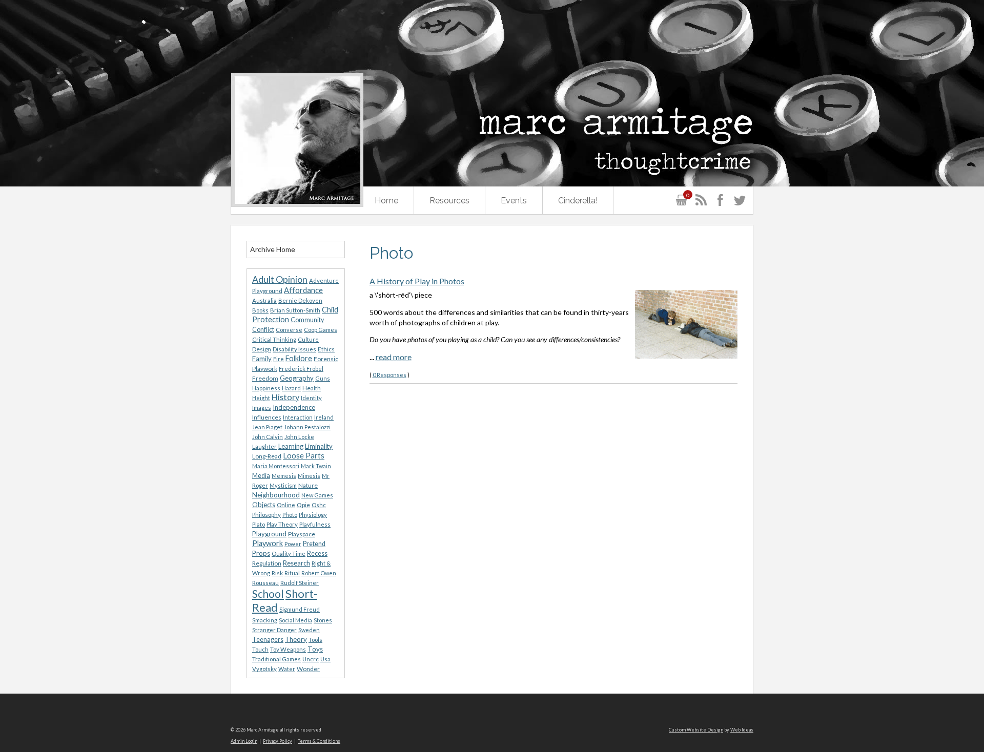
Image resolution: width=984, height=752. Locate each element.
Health (311, 388)
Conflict (263, 329)
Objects (263, 504)
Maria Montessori (275, 466)
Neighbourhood (276, 495)
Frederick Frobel (301, 368)
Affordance (303, 290)
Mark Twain (316, 466)
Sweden (309, 629)
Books (260, 310)
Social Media (295, 620)
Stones (323, 620)
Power (292, 543)
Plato (258, 524)
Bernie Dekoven (300, 300)
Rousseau (265, 582)
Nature (308, 485)
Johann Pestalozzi (307, 427)
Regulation (266, 563)
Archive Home (272, 249)
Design (261, 349)
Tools (315, 639)
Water (286, 668)
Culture (308, 339)
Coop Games (320, 329)
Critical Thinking (274, 339)
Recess (317, 553)
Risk (277, 573)
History (285, 397)
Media (261, 475)
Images (261, 407)
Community (307, 320)
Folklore (298, 358)
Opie (303, 505)
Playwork (267, 543)
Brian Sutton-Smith (295, 310)
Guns (322, 378)
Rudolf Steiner (299, 582)
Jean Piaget (267, 427)
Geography (297, 378)
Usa (325, 659)
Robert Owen (318, 573)
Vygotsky (264, 668)
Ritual (292, 573)
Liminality (319, 446)
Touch (260, 649)
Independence (294, 407)
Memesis (284, 475)
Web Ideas (741, 730)
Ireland (324, 417)
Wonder (308, 669)
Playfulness (315, 524)
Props (261, 553)
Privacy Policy (277, 741)
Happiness (266, 388)
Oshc (319, 505)
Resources (449, 200)
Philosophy (266, 514)
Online (286, 505)
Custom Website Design (696, 730)
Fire (278, 359)
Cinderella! (578, 200)
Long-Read (266, 456)
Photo (289, 514)
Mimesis (309, 475)
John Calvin (267, 436)
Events (514, 200)
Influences (266, 417)
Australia (264, 300)
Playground (269, 534)
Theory (296, 639)
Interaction (298, 417)
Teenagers (267, 639)
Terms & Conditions (319, 741)
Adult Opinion (280, 279)
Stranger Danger (274, 629)
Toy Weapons (288, 649)
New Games (317, 495)
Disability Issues (294, 349)
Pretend (314, 544)
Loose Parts (303, 455)
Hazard (291, 388)
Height (261, 397)
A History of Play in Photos (417, 281)
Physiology (313, 514)
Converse (289, 329)
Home (386, 200)
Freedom (265, 378)
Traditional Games (276, 659)
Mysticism (283, 485)
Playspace (301, 534)
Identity (311, 397)
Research (296, 563)
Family (262, 358)
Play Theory (282, 524)
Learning (290, 446)
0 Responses (389, 374)
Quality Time (288, 553)
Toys (315, 649)
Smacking (264, 620)
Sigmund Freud (299, 609)
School (268, 594)
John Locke (299, 436)
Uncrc (310, 659)
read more (394, 357)
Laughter (264, 446)
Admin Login (244, 741)
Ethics (326, 349)
